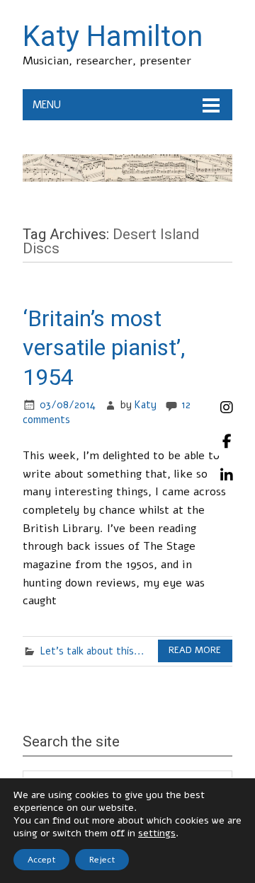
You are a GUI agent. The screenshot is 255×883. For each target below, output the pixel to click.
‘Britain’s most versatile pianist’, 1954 (104, 348)
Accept (41, 859)
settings (157, 833)
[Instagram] (226, 407)
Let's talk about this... (92, 651)
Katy (146, 405)
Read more (195, 650)
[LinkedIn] (226, 475)
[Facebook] (226, 441)
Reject (102, 859)
